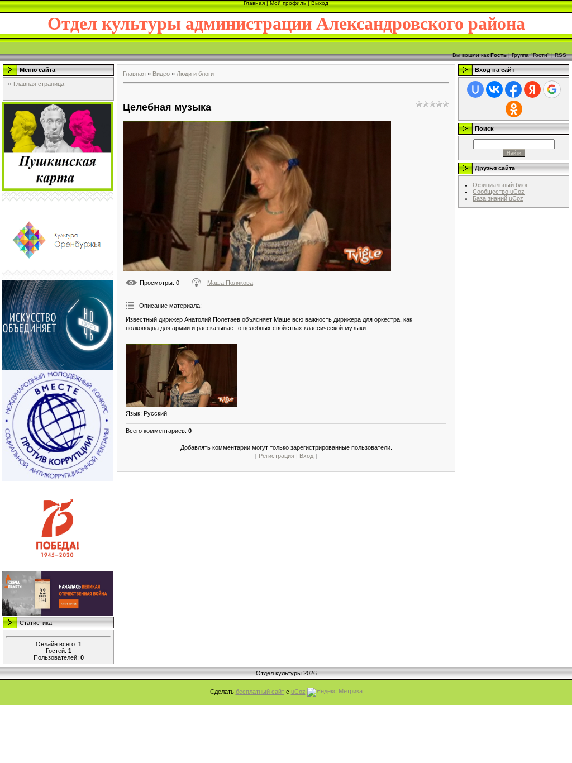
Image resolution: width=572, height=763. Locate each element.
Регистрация (276, 455)
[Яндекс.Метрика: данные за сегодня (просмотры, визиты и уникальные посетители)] (335, 692)
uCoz (298, 691)
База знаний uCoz (498, 198)
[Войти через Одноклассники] (514, 109)
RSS (560, 55)
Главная (254, 3)
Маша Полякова (230, 282)
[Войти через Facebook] (513, 89)
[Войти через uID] (475, 89)
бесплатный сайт (260, 691)
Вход (306, 455)
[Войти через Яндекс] (532, 89)
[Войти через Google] (552, 89)
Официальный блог (500, 185)
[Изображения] (181, 375)
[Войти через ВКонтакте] (494, 89)
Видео (161, 73)
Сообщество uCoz (499, 191)
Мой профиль (288, 3)
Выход (319, 3)
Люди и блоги (195, 73)
